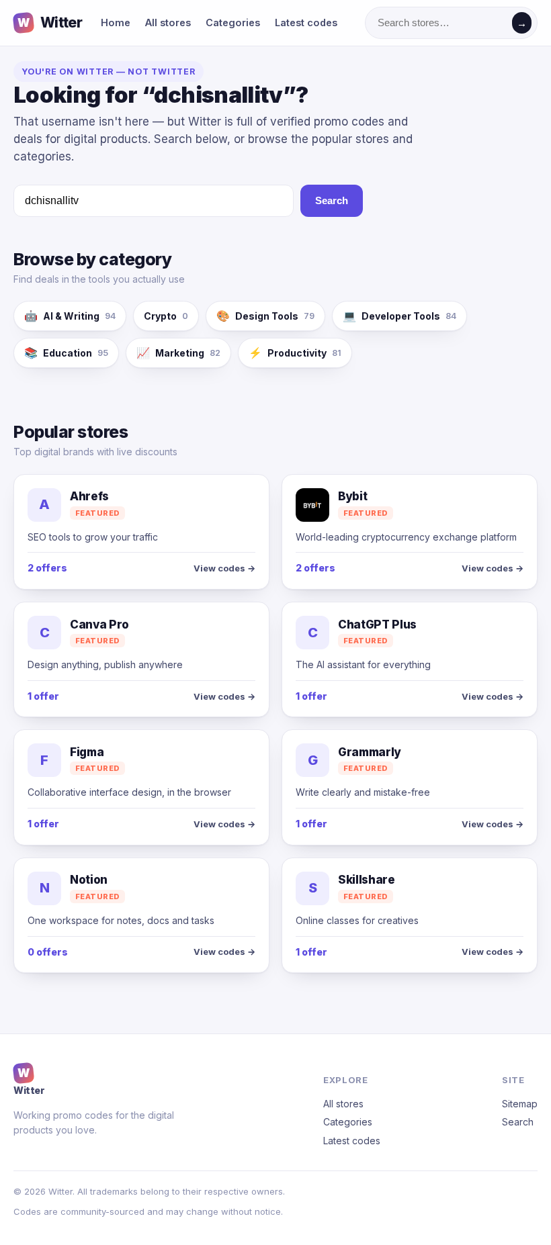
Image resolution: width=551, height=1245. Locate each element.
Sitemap (520, 1103)
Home (115, 22)
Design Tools (265, 315)
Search (331, 200)
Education (66, 352)
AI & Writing (70, 315)
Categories (233, 22)
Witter (49, 22)
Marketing (178, 352)
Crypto (166, 316)
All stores (168, 22)
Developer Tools (399, 315)
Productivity (295, 352)
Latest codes (306, 22)
